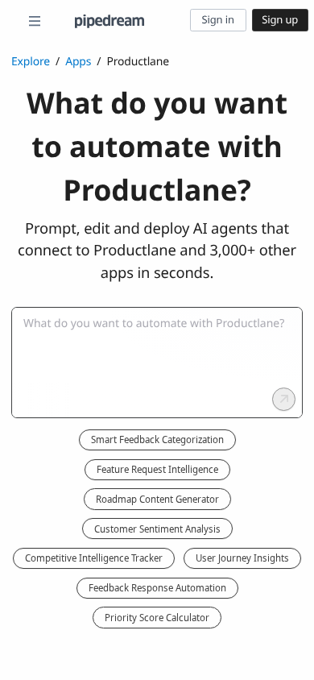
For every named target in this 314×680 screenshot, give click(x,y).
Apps (78, 61)
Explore (30, 61)
